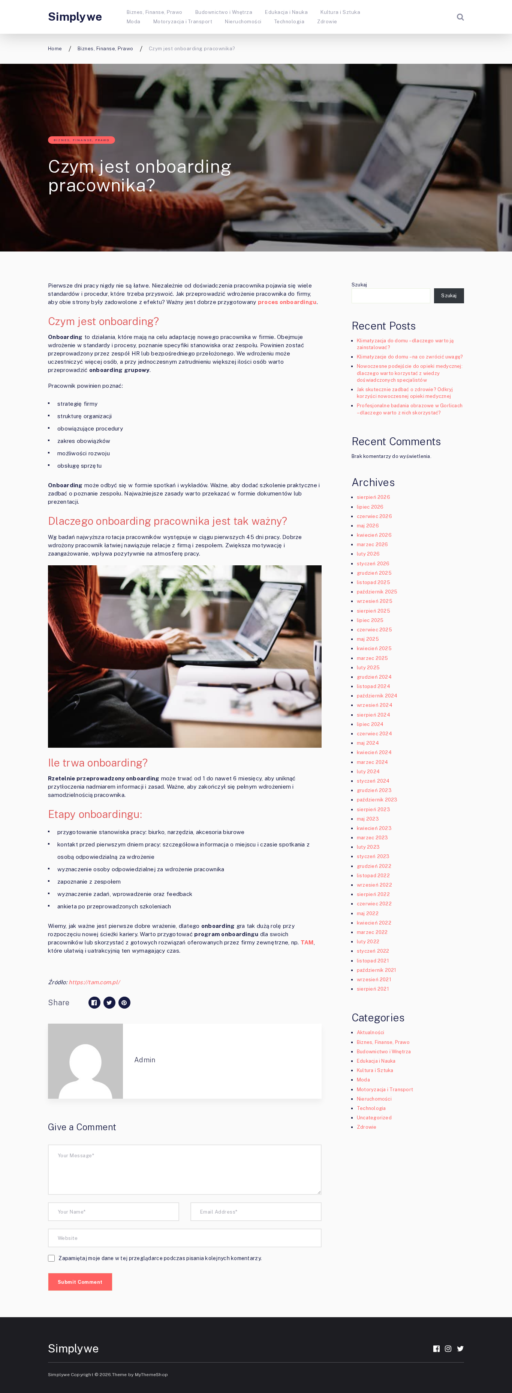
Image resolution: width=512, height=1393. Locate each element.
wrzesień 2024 (374, 705)
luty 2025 (368, 667)
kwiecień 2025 (374, 648)
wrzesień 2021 (374, 979)
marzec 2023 (372, 837)
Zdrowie (327, 21)
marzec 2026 (372, 544)
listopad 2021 (373, 961)
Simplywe (75, 16)
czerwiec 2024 (374, 733)
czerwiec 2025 (374, 629)
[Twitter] (460, 1348)
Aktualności (370, 1032)
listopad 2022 (373, 875)
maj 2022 (368, 913)
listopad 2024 (373, 686)
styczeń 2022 (373, 951)
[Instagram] (448, 1348)
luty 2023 (368, 847)
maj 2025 (368, 639)
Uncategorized (374, 1117)
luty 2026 (368, 554)
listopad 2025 (373, 582)
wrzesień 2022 (374, 885)
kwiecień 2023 (374, 828)
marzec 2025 (372, 658)
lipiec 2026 (370, 507)
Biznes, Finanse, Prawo (155, 12)
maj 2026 (368, 526)
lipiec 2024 (370, 724)
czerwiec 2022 (374, 904)
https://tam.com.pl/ (94, 982)
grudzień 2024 (374, 677)
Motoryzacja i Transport (182, 21)
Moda (134, 21)
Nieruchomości (243, 21)
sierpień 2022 (373, 894)
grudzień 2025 (374, 573)
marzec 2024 (372, 762)
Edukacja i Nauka (286, 12)
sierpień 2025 (373, 611)
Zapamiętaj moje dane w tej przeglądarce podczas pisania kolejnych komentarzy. (160, 1258)
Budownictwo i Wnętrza (223, 12)
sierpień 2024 (373, 715)
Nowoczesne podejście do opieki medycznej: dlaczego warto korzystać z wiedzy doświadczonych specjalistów (410, 373)
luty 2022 (368, 941)
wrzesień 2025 (374, 601)
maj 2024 (368, 743)
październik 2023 (377, 800)
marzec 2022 (372, 932)
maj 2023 (368, 819)
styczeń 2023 (373, 856)
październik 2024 (377, 696)
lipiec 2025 (370, 620)
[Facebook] (436, 1348)
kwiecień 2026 (374, 535)
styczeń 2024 (373, 781)
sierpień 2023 (373, 809)
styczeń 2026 (373, 563)
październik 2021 (376, 970)
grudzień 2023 (374, 790)
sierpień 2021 (373, 989)
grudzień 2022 (374, 866)
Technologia (289, 21)
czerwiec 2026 (374, 516)
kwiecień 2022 (374, 923)
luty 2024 (368, 771)
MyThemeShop (151, 1374)
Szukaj (359, 285)
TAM (307, 942)
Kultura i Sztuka (340, 12)
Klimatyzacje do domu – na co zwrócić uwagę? (410, 357)
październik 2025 (377, 592)
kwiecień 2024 (374, 752)
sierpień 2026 (373, 497)
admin (144, 1060)
